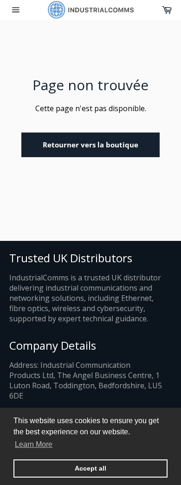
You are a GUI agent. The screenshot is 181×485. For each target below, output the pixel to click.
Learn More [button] (33, 444)
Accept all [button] (90, 468)
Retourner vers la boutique (90, 144)
